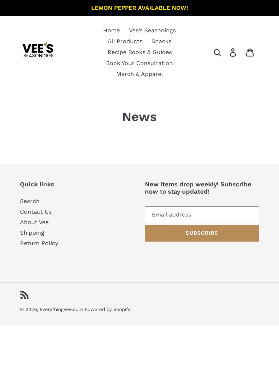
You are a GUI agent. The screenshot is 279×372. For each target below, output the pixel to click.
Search (30, 201)
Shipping (32, 232)
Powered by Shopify (107, 309)
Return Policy (39, 243)
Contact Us (36, 211)
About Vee (34, 222)
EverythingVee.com (61, 309)
